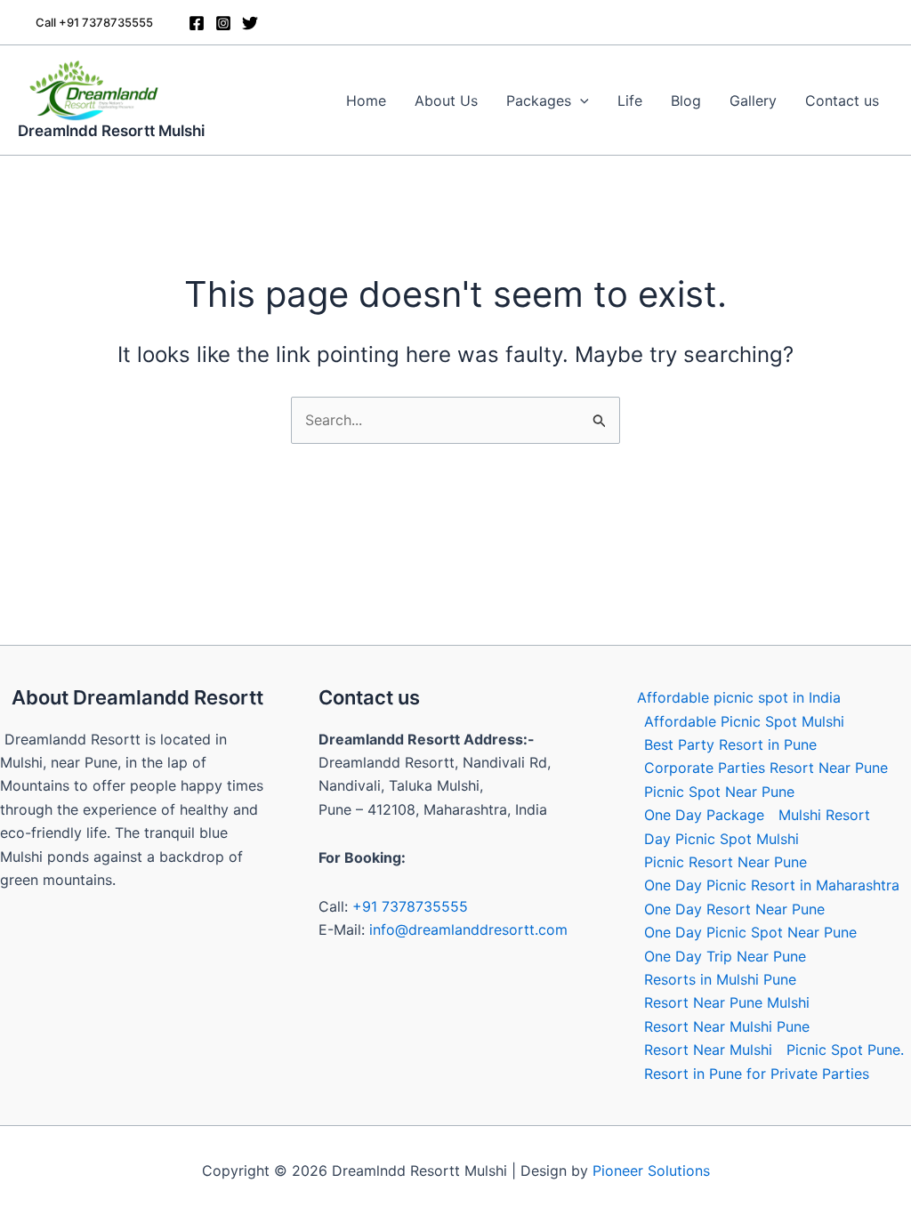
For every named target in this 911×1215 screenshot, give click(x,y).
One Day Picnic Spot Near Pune (750, 932)
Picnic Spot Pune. (845, 1049)
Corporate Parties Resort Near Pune (766, 767)
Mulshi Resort (824, 815)
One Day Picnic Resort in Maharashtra (771, 885)
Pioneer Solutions (651, 1170)
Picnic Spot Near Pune (719, 792)
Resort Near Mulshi (708, 1049)
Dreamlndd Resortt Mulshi (111, 131)
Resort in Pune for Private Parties (756, 1073)
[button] (94, 22)
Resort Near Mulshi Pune (727, 1026)
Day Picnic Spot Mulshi (721, 839)
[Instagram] (223, 23)
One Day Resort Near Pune (734, 909)
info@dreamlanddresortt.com (468, 929)
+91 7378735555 (410, 906)
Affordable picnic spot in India (739, 697)
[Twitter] (250, 23)
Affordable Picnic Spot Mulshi (744, 721)
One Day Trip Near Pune (725, 956)
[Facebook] (197, 23)
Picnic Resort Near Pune (725, 862)
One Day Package (704, 815)
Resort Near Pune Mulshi (727, 1002)
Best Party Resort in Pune (730, 744)
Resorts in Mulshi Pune (720, 979)
